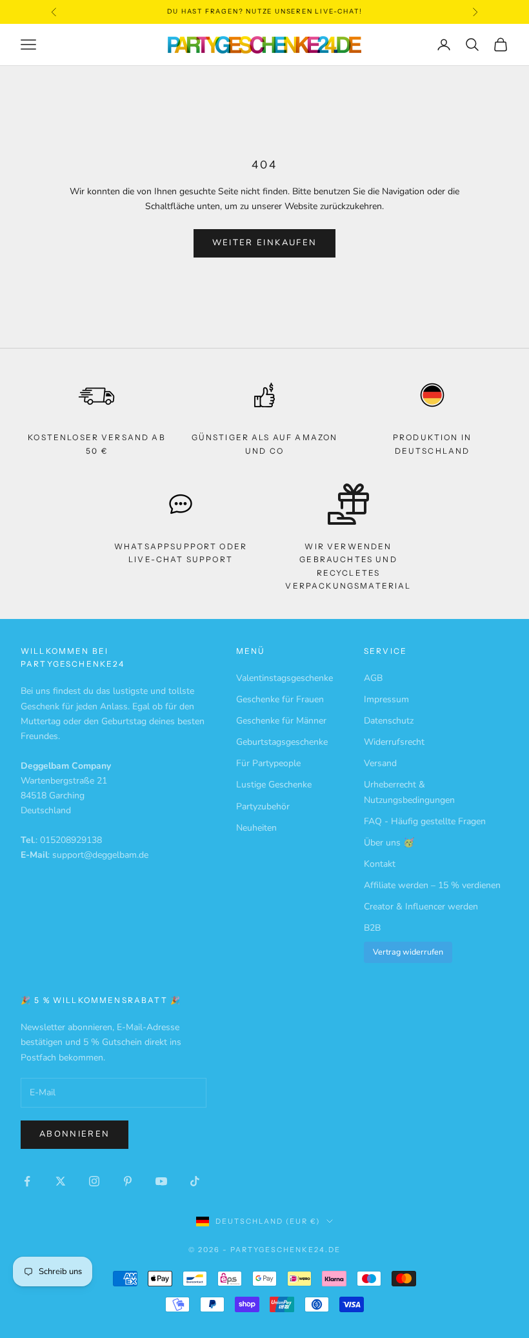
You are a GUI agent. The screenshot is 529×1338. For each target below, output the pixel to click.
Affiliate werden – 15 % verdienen (432, 885)
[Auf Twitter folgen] (60, 1181)
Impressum (386, 699)
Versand (380, 763)
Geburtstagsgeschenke (282, 742)
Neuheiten (256, 828)
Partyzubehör (263, 806)
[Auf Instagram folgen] (94, 1181)
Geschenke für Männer (281, 721)
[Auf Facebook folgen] (27, 1181)
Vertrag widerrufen (408, 951)
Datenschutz (389, 721)
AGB (373, 678)
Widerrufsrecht (394, 742)
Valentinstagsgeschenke (284, 678)
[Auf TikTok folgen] (194, 1181)
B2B (372, 928)
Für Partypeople (268, 763)
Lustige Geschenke (274, 784)
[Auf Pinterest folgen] (127, 1181)
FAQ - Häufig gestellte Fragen (425, 821)
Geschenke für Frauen (280, 699)
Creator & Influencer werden (421, 906)
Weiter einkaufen (264, 242)
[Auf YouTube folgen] (161, 1181)
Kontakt (379, 864)
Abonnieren (74, 1134)
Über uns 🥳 (389, 842)
